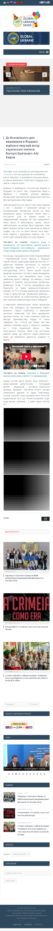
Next (44, 74)
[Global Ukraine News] (26, 19)
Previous (8, 74)
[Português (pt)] (21, 2)
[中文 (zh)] (18, 2)
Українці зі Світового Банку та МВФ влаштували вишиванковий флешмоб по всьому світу (24, 578)
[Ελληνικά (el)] (15, 2)
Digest (46, 164)
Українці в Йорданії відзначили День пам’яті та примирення (26, 374)
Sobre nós (17, 924)
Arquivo (7, 854)
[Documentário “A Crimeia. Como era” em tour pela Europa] (26, 608)
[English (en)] (8, 2)
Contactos (28, 924)
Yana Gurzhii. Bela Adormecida (23, 90)
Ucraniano (8, 174)
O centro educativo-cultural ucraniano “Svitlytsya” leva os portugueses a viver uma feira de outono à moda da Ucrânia (26, 678)
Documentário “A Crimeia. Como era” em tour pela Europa (33, 814)
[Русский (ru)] (11, 2)
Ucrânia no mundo (16, 64)
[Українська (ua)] (4, 2)
